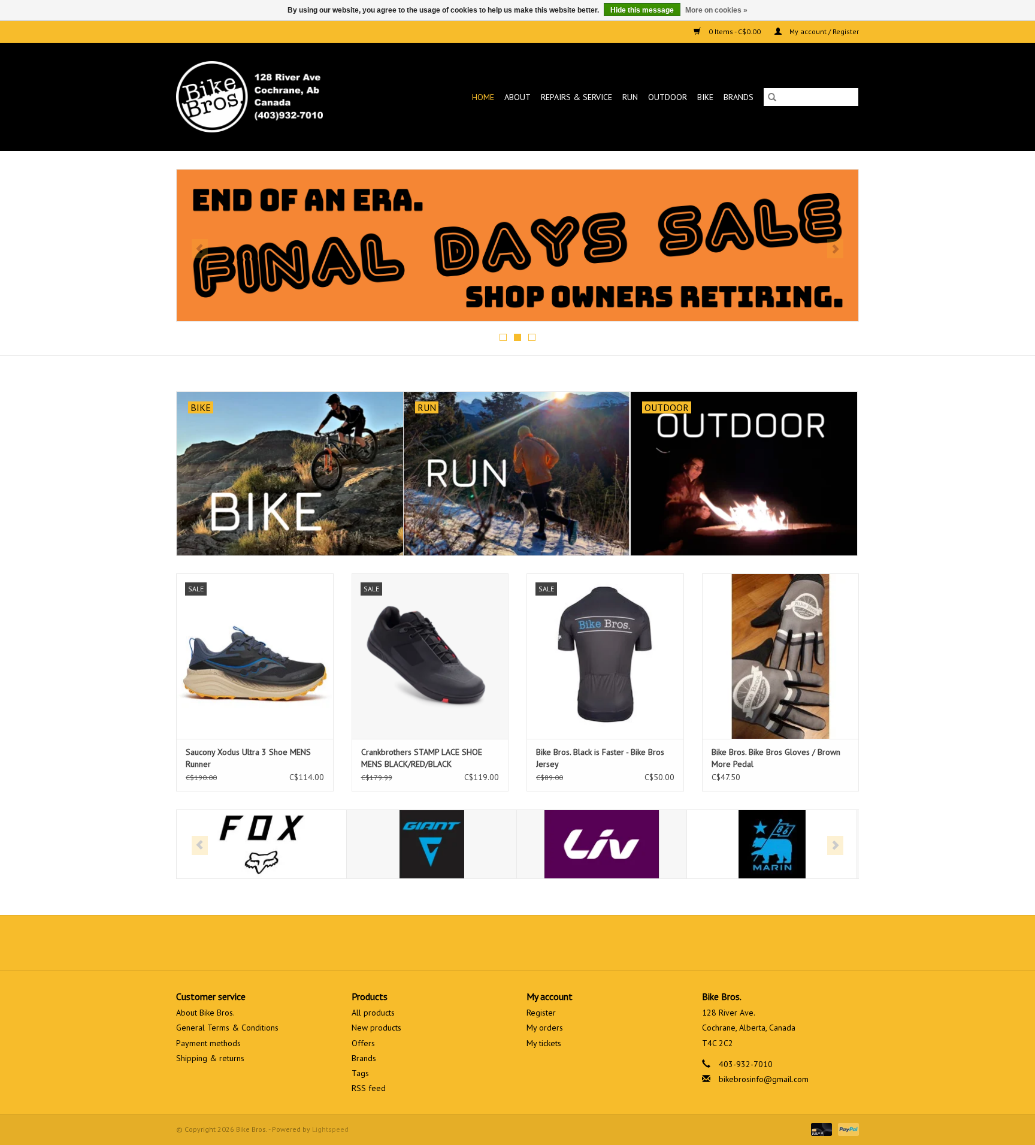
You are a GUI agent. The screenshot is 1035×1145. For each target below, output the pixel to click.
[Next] (835, 248)
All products (373, 1012)
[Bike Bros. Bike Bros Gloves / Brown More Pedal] (781, 655)
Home (483, 97)
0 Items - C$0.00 (734, 31)
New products (376, 1027)
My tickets (543, 1043)
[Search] (772, 97)
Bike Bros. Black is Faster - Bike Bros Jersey (600, 758)
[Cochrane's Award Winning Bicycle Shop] (269, 96)
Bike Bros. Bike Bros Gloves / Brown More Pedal (776, 758)
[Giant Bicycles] (431, 844)
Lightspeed (330, 1129)
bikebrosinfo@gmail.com (764, 1079)
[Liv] (601, 844)
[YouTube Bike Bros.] (539, 942)
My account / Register (823, 31)
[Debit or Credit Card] (820, 1128)
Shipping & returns (210, 1058)
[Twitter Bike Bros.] (496, 942)
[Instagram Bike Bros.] (560, 942)
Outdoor (667, 97)
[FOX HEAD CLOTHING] (261, 844)
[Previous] (200, 248)
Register (541, 1012)
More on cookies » (716, 10)
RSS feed (369, 1088)
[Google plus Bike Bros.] (517, 942)
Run (630, 97)
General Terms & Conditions (227, 1027)
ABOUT (517, 97)
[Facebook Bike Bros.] (474, 942)
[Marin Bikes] (772, 844)
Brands (738, 97)
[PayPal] (846, 1128)
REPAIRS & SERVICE (576, 97)
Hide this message (642, 10)
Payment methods (208, 1043)
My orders (544, 1027)
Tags (360, 1073)
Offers (363, 1043)
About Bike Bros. (205, 1012)
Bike (705, 97)
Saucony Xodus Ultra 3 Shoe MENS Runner (248, 758)
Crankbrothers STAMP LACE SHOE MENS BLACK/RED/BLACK (421, 758)
